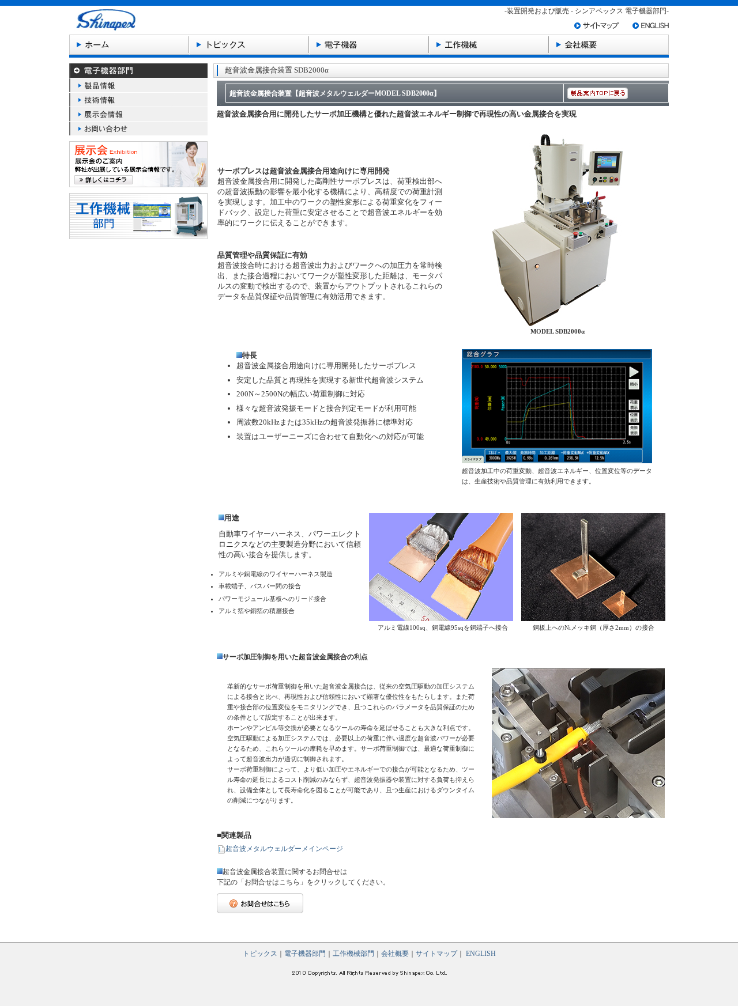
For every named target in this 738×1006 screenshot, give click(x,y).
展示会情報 (138, 114)
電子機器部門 (305, 954)
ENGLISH (481, 954)
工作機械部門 (353, 954)
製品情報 (138, 85)
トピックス (260, 954)
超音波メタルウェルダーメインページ (284, 849)
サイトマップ (436, 954)
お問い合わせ (138, 128)
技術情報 (138, 99)
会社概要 (395, 954)
